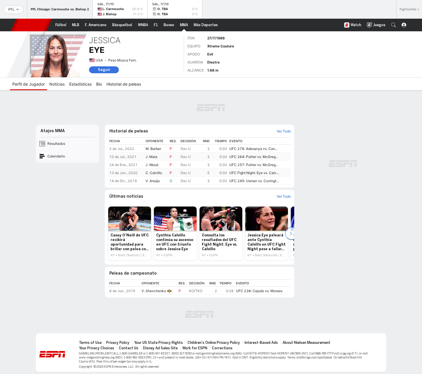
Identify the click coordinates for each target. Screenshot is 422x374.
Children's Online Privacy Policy (213, 343)
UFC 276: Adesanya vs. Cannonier (254, 148)
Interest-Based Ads (261, 343)
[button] (393, 25)
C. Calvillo (154, 173)
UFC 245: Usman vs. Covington (254, 181)
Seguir (104, 70)
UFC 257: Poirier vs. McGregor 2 (254, 165)
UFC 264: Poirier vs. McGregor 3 (254, 157)
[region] (199, 161)
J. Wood (152, 165)
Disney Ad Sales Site (160, 348)
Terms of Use (90, 343)
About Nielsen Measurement (306, 343)
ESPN (31, 25)
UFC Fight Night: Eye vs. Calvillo (254, 173)
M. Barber (153, 148)
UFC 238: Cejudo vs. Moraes (259, 291)
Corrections (222, 348)
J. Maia (151, 157)
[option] (129, 234)
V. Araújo (153, 181)
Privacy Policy (117, 343)
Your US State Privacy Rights (158, 343)
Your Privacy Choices (96, 348)
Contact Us (128, 348)
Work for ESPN (194, 348)
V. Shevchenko (154, 291)
